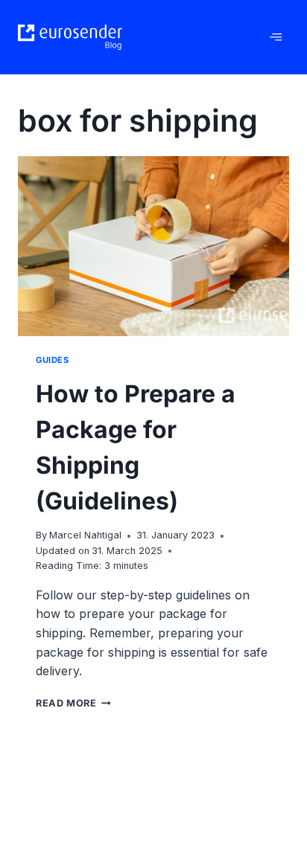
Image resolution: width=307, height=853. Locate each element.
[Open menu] (275, 36)
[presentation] (153, 246)
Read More (73, 703)
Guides (52, 360)
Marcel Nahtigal (85, 535)
